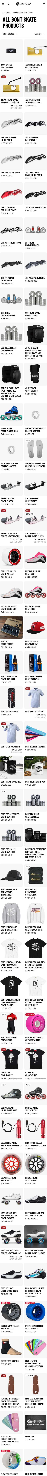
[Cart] (44, 4)
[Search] (8, 4)
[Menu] (3, 4)
